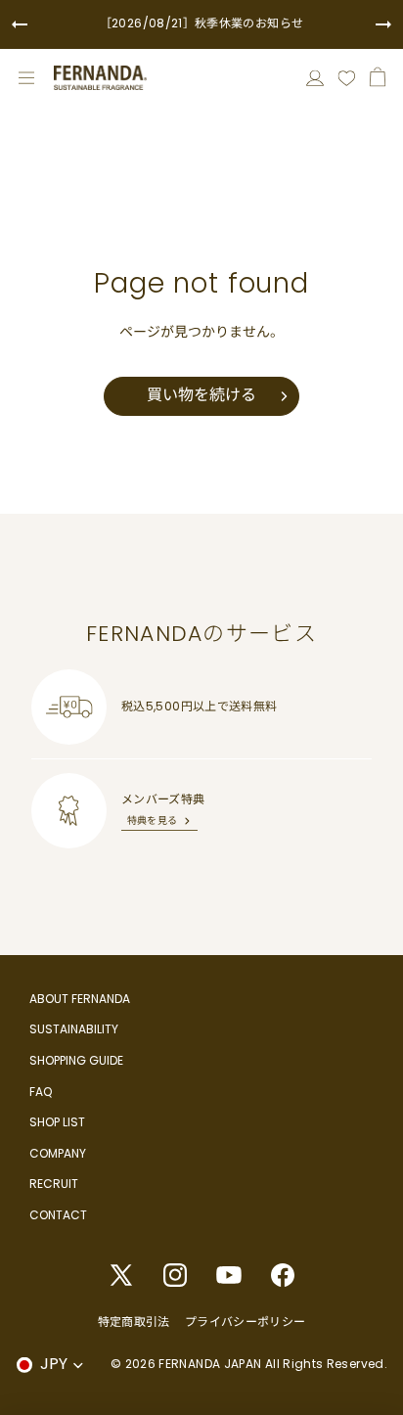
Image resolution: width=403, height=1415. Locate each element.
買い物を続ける (201, 395)
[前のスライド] (19, 24)
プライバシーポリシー (245, 1321)
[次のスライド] (383, 24)
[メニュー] (26, 78)
